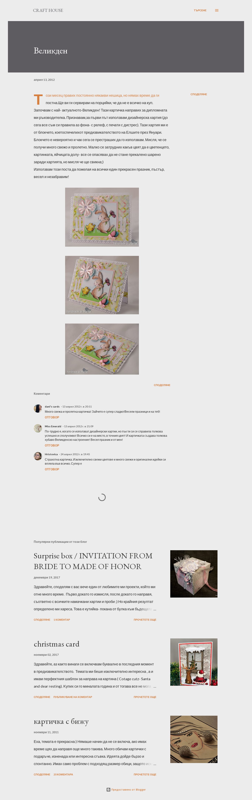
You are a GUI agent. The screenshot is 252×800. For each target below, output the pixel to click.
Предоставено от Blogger (128, 789)
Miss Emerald (53, 426)
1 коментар (61, 619)
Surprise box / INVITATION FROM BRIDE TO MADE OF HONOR (93, 561)
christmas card (57, 643)
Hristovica (51, 454)
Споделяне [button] (199, 94)
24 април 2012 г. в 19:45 (75, 454)
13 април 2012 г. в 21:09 (78, 426)
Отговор (52, 417)
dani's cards (52, 406)
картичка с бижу (61, 721)
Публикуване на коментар (72, 696)
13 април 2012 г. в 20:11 (77, 406)
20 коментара (63, 774)
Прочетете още (145, 619)
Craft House (48, 10)
